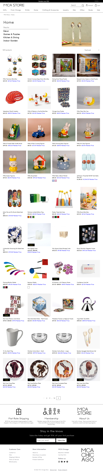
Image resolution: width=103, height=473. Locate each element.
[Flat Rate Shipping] (19, 410)
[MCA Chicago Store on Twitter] (64, 462)
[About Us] (84, 410)
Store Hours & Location (39, 455)
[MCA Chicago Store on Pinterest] (67, 462)
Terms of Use (53, 470)
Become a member (63, 452)
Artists (27, 10)
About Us (35, 452)
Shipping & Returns (14, 457)
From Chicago (16, 10)
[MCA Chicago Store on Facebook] (62, 462)
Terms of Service (14, 459)
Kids (74, 10)
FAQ (10, 455)
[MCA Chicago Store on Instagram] (59, 462)
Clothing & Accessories (50, 10)
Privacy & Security (62, 470)
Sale (98, 10)
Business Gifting (37, 457)
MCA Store (7, 14)
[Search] (83, 5)
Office (82, 10)
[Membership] (51, 410)
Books (91, 10)
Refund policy (13, 461)
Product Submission (38, 459)
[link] (87, 461)
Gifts (5, 10)
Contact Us (12, 452)
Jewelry (66, 10)
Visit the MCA (62, 455)
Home (36, 10)
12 (54, 398)
